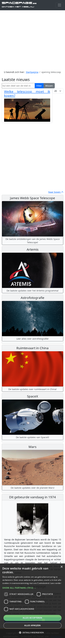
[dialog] (32, 600)
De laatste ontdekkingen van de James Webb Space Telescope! (33, 241)
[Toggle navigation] (59, 5)
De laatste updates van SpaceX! (32, 437)
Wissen (49, 85)
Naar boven (54, 192)
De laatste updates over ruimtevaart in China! (32, 389)
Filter (39, 85)
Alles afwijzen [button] (32, 625)
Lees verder (55, 583)
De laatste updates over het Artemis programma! (33, 290)
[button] (32, 587)
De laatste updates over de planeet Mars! (32, 487)
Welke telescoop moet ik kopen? (27, 93)
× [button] (61, 567)
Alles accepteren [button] (32, 617)
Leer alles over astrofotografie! (32, 338)
